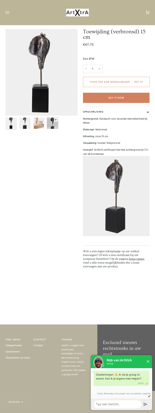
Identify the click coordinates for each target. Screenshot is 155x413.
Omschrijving (93, 111)
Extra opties (136, 259)
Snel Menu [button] (13, 339)
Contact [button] (39, 339)
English (15, 402)
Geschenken (12, 351)
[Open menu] (11, 12)
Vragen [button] (66, 339)
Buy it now (116, 97)
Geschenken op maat (17, 357)
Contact (38, 345)
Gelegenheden (13, 345)
